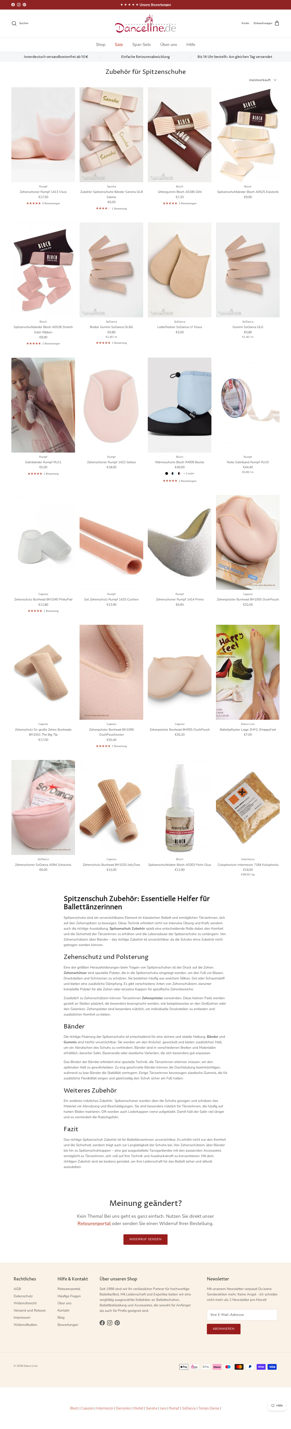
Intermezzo (104, 1408)
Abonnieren (224, 1329)
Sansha (152, 1408)
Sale (119, 44)
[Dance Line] (145, 23)
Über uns (168, 44)
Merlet (138, 1408)
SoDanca (189, 1408)
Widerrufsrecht (25, 1303)
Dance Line (30, 1366)
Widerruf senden (145, 1239)
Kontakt (63, 1310)
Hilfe (190, 44)
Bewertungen (68, 1324)
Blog (61, 1317)
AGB (17, 1289)
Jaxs (163, 1408)
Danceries (123, 1408)
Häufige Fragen (69, 1296)
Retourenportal (69, 1289)
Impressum (22, 1317)
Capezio (87, 1408)
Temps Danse (208, 1408)
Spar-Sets (141, 44)
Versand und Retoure (30, 1310)
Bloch (74, 1408)
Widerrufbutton (25, 1324)
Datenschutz (23, 1296)
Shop (100, 44)
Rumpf (174, 1408)
